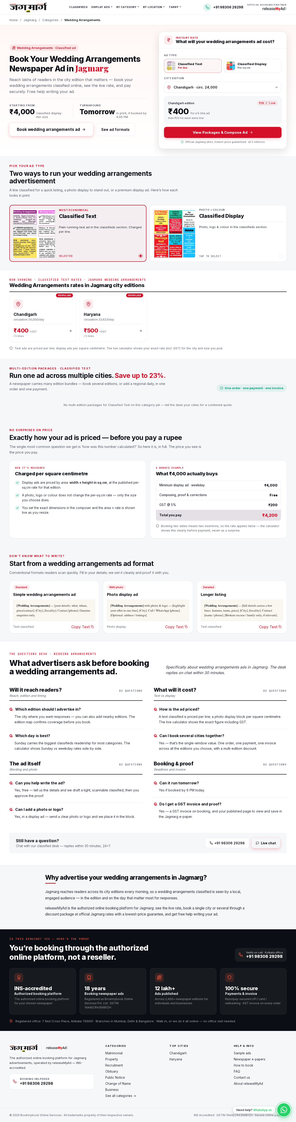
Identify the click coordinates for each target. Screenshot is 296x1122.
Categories (50, 20)
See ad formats (115, 129)
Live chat (268, 843)
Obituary (111, 1071)
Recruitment (114, 1065)
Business (112, 1090)
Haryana (175, 1059)
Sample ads (242, 1053)
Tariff (174, 7)
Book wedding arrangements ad (48, 129)
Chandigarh (178, 1053)
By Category (126, 7)
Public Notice (115, 1077)
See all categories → (120, 1096)
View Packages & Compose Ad (220, 132)
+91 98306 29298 (229, 843)
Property (111, 1059)
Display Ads (100, 7)
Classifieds (78, 7)
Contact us (242, 1077)
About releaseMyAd (248, 1083)
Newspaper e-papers (249, 1059)
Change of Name (118, 1083)
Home (13, 20)
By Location (152, 7)
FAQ (237, 1071)
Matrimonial (114, 1053)
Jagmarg (30, 20)
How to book (243, 1065)
